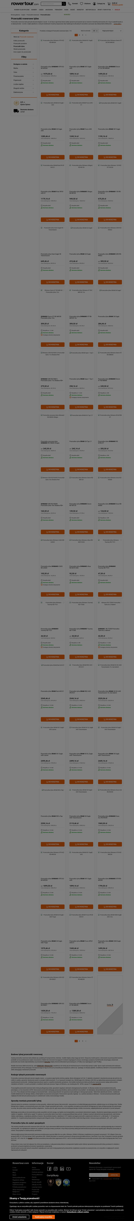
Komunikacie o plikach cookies (78, 1212)
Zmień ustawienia (19, 1217)
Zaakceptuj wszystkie (43, 1217)
